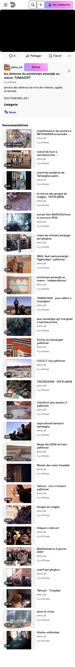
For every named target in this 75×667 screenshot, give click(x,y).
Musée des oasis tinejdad (53, 465)
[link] (13, 67)
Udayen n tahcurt (48, 528)
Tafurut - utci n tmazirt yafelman (51, 488)
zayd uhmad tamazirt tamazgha (50, 425)
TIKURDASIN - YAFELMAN (54, 381)
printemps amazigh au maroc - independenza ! (52, 279)
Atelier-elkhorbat (48, 632)
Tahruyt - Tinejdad (48, 590)
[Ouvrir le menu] (5, 5)
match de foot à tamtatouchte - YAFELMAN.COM (48, 153)
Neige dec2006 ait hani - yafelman (53, 446)
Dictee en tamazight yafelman (50, 341)
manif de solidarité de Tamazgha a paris (51, 174)
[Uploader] (41, 5)
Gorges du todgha (48, 507)
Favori (57, 56)
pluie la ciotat (45, 611)
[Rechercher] (33, 5)
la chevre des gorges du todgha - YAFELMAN (52, 195)
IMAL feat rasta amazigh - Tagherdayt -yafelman (53, 258)
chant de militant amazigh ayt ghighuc (53, 237)
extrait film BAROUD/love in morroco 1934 (54, 216)
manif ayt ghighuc (48, 569)
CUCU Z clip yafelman (51, 361)
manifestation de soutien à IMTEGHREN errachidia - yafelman (54, 132)
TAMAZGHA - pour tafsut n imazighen (54, 300)
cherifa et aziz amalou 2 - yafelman (53, 404)
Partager (35, 56)
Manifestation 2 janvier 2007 (52, 550)
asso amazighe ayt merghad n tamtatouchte (54, 320)
